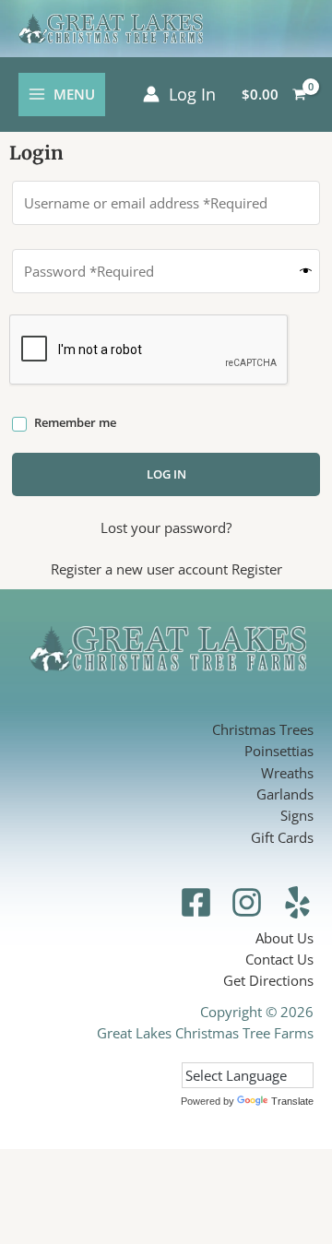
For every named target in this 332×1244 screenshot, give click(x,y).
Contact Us (279, 959)
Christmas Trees (263, 729)
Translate (292, 1101)
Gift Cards (282, 837)
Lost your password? (166, 527)
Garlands (285, 794)
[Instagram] (247, 902)
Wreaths (287, 773)
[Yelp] (297, 902)
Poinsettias (279, 750)
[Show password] (306, 272)
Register (256, 569)
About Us (284, 938)
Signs (297, 815)
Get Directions (268, 980)
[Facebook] (196, 902)
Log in (166, 474)
